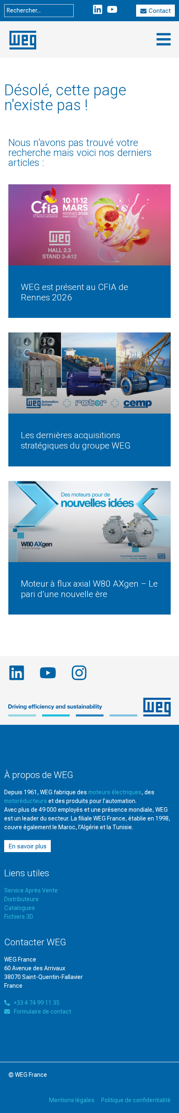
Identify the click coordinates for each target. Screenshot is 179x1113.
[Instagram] (79, 672)
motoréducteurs (25, 801)
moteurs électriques (115, 792)
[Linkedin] (97, 9)
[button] (163, 39)
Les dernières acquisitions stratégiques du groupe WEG (76, 440)
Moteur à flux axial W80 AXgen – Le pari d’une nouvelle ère (89, 589)
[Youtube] (112, 9)
